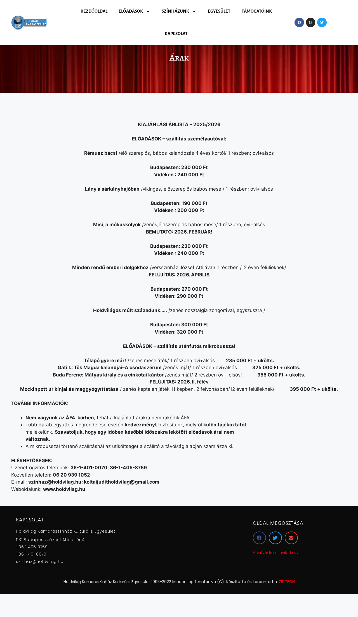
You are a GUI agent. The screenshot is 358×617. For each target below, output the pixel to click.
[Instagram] (310, 22)
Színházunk (175, 11)
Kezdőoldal (94, 11)
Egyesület (219, 11)
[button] (259, 538)
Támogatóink (257, 11)
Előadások (131, 11)
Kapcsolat (176, 33)
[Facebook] (299, 22)
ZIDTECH (287, 581)
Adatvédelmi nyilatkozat (277, 552)
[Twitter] (322, 22)
